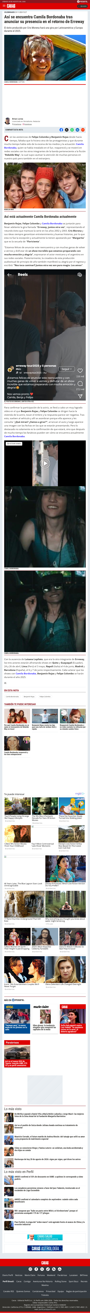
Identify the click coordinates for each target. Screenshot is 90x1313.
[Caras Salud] (45, 1239)
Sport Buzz (73, 1281)
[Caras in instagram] (30, 1269)
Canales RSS (8, 1291)
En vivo (83, 6)
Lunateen (73, 1275)
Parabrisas (62, 1275)
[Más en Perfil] (18, 1000)
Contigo (27, 1281)
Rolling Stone (60, 1281)
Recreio (84, 1281)
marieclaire (45, 1007)
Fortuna (41, 1275)
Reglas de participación (76, 1291)
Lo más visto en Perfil (19, 1172)
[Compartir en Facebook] (61, 130)
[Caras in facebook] (36, 1269)
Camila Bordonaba (12, 697)
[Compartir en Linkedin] (77, 130)
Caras (18, 1281)
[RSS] (54, 1269)
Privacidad (50, 1291)
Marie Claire (30, 1275)
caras (73, 1007)
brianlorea (17, 124)
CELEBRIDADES (9, 12)
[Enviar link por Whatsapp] (72, 130)
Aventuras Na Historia (42, 1281)
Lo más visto (13, 1109)
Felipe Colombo (45, 697)
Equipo (61, 1291)
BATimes (84, 1275)
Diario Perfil (7, 1275)
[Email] (83, 130)
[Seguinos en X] (42, 1269)
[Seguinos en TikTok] (48, 1269)
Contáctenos (38, 1291)
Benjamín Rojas (29, 697)
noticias (17, 1007)
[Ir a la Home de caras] (11, 7)
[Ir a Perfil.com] (82, 2)
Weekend (51, 1275)
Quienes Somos (23, 1291)
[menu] (4, 6)
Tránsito (45, 1295)
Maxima (45, 1285)
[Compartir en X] (66, 130)
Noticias (18, 1275)
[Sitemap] (59, 1269)
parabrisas (17, 1043)
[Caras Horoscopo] (45, 1250)
